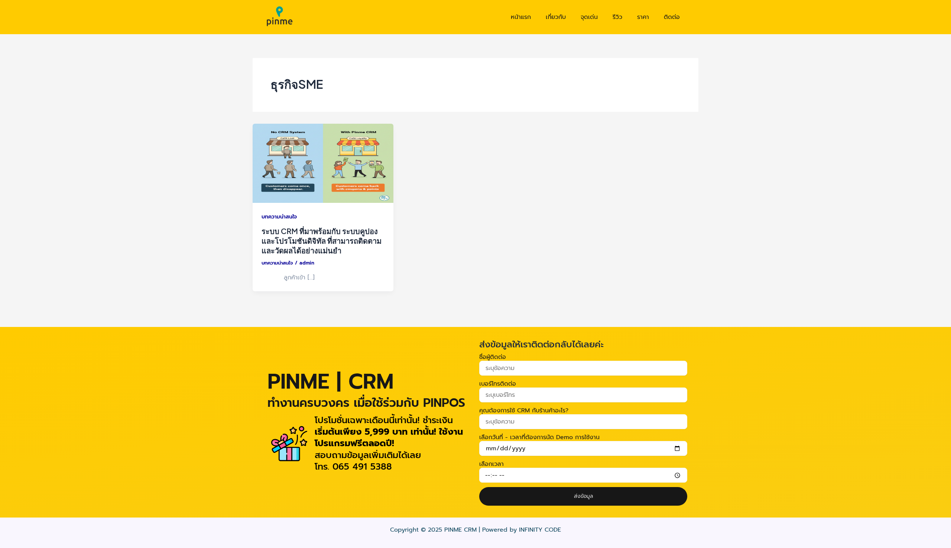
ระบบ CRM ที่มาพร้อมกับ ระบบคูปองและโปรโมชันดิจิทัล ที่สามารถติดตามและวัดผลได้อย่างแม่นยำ (322, 240)
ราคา (643, 17)
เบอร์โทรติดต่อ (497, 384)
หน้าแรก (521, 17)
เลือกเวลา (491, 464)
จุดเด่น (589, 17)
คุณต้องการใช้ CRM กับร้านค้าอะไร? (523, 410)
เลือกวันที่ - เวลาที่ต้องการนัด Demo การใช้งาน (539, 437)
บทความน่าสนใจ (279, 217)
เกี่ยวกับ (556, 17)
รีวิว (617, 17)
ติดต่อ (672, 17)
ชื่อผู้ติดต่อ (492, 357)
